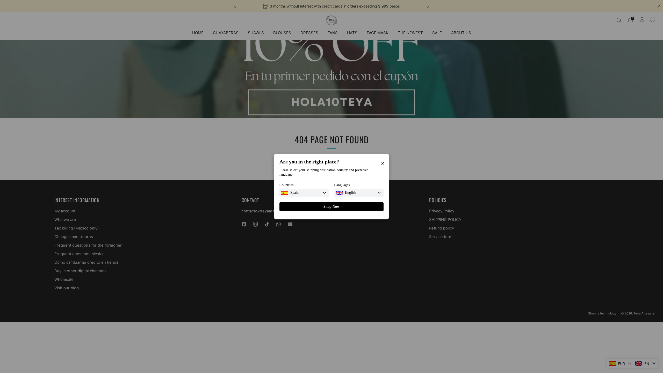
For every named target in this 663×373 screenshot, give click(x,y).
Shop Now (331, 207)
